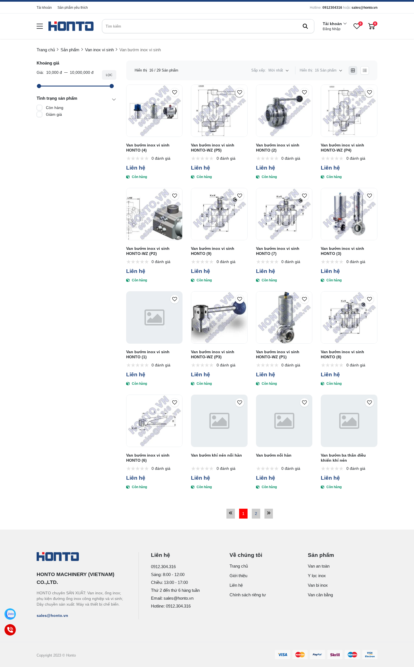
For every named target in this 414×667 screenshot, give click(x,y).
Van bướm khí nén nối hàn (216, 455)
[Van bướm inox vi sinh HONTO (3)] (349, 214)
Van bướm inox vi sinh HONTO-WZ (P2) (148, 251)
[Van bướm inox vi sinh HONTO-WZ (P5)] (219, 111)
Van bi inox (318, 585)
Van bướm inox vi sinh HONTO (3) (342, 251)
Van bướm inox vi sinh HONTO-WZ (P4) (342, 147)
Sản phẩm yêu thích (72, 8)
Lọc (109, 75)
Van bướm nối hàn (273, 455)
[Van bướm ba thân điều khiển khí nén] (349, 421)
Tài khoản (44, 8)
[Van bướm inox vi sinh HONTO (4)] (154, 111)
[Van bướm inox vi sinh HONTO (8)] (349, 317)
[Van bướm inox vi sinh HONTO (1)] (154, 317)
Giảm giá (54, 114)
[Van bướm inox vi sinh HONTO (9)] (219, 214)
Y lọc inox (317, 575)
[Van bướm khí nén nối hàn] (219, 421)
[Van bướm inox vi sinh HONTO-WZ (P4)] (349, 111)
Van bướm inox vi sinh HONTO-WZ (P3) (212, 354)
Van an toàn (319, 566)
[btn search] (305, 26)
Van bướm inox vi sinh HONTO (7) (277, 251)
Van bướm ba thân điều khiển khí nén (343, 458)
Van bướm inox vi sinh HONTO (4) (148, 147)
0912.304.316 (163, 566)
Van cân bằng (320, 594)
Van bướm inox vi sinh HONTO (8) (342, 354)
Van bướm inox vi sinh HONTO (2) (277, 147)
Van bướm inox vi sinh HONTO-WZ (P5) (212, 147)
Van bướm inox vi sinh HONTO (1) (148, 354)
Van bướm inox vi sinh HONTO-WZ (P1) (277, 354)
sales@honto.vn (364, 8)
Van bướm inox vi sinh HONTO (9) (212, 251)
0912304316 (332, 8)
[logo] (71, 26)
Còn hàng (54, 107)
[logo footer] (81, 557)
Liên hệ (236, 585)
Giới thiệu (238, 575)
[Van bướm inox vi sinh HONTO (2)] (284, 111)
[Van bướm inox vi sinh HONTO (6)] (154, 421)
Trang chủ (239, 566)
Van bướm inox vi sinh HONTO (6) (148, 458)
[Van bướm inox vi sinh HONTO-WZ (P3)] (219, 317)
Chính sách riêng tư (248, 594)
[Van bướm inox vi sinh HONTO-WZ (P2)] (154, 214)
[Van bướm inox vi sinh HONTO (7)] (284, 214)
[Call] (10, 630)
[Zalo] (10, 614)
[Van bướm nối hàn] (284, 421)
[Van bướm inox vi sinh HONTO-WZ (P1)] (284, 317)
